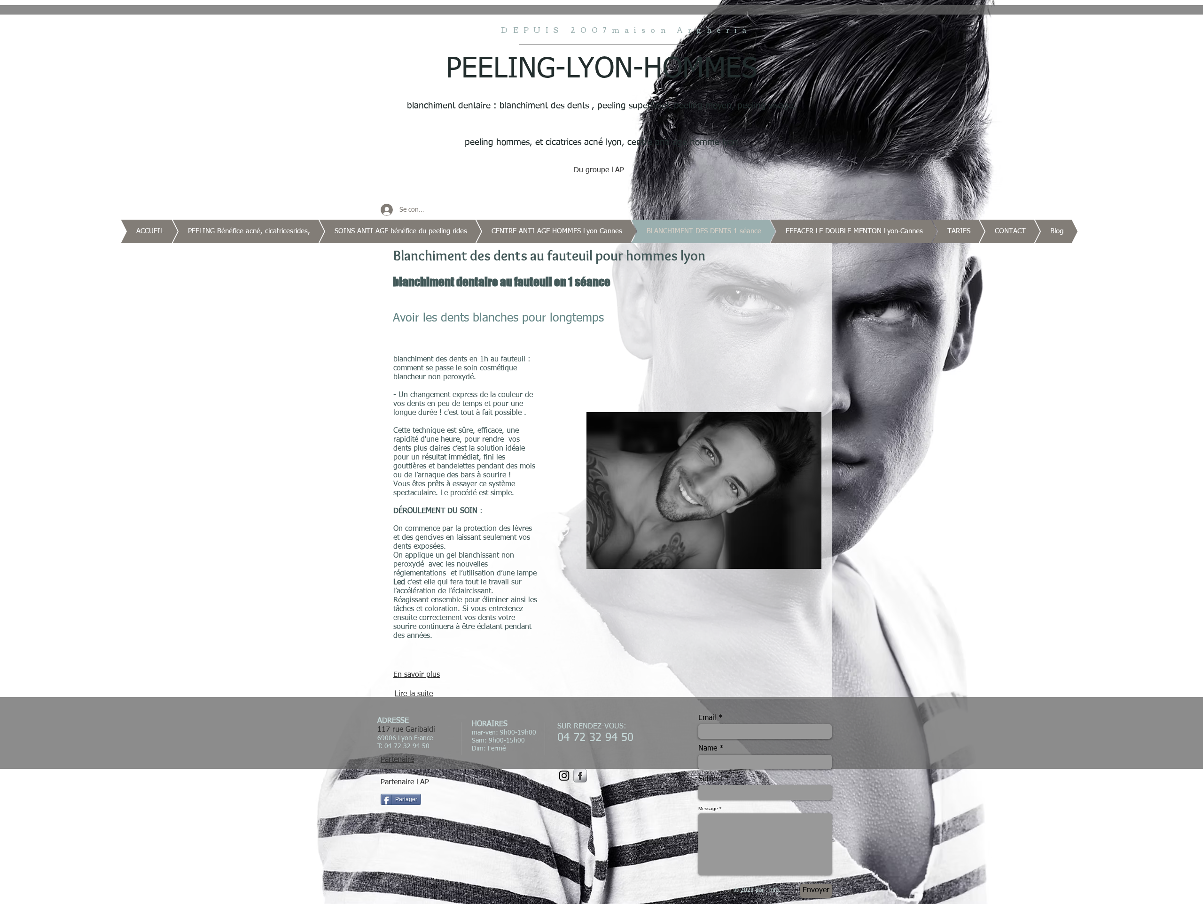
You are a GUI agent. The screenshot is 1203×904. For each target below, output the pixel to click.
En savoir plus (416, 675)
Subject (710, 779)
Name (707, 748)
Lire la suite (414, 694)
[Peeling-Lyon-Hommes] (580, 775)
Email (707, 718)
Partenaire (397, 760)
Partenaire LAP (405, 782)
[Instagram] (564, 775)
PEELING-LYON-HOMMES (601, 69)
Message (708, 808)
